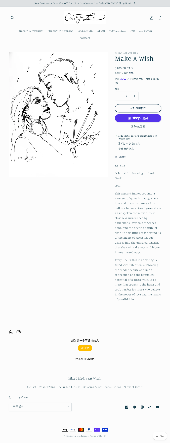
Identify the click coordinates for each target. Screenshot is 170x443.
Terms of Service (133, 386)
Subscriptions (113, 386)
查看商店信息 (126, 148)
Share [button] (122, 156)
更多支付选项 (138, 126)
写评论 (85, 348)
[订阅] (67, 407)
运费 (130, 73)
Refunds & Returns (69, 386)
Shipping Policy (92, 386)
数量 (117, 89)
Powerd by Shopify (98, 436)
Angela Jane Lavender (79, 436)
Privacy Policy (47, 386)
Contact (31, 386)
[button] (12, 18)
